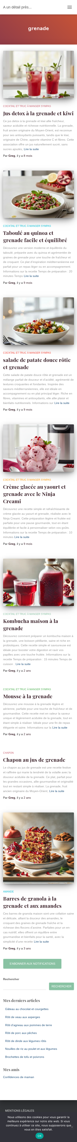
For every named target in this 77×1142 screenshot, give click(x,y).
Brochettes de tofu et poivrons (24, 1056)
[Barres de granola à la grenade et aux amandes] (38, 848)
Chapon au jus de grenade (34, 759)
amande (8, 891)
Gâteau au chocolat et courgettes (26, 1009)
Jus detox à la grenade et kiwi (38, 113)
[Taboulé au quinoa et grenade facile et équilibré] (38, 194)
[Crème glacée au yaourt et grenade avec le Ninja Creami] (38, 448)
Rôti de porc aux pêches (21, 1033)
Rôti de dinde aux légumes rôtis (25, 1041)
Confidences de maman (18, 1077)
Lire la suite (31, 149)
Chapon (8, 752)
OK (39, 1135)
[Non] (72, 1127)
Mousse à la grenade (27, 696)
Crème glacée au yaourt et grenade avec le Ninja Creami (34, 493)
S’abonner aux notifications (32, 963)
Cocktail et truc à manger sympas (27, 106)
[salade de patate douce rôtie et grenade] (38, 321)
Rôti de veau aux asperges (22, 1017)
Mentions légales (19, 1110)
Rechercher (11, 979)
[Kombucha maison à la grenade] (38, 582)
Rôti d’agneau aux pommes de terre (28, 1025)
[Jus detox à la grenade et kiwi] (38, 74)
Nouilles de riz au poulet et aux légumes (31, 1048)
